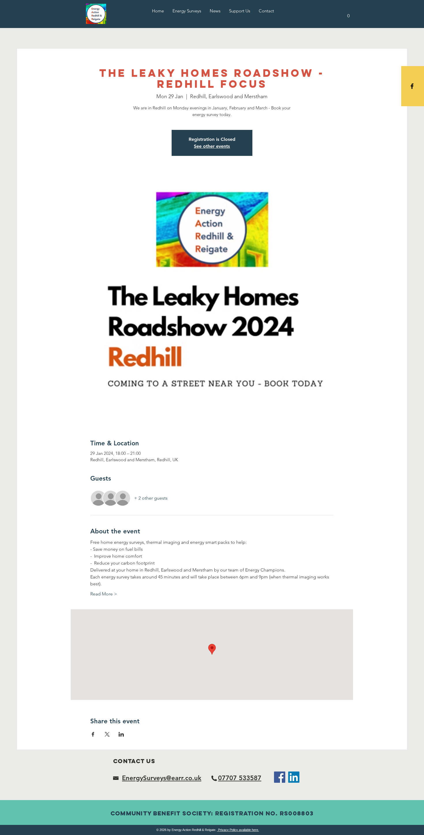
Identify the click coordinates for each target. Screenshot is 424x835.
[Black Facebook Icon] (412, 86)
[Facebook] (279, 777)
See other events (212, 146)
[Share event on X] (107, 734)
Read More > (103, 594)
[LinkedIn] (293, 777)
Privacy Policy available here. (238, 830)
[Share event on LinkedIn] (121, 734)
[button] (348, 14)
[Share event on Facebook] (93, 734)
